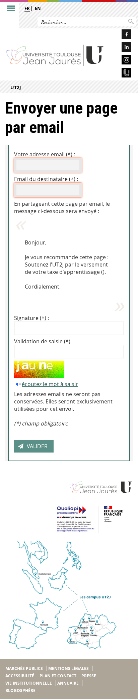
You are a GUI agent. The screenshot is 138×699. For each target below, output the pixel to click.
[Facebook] (121, 35)
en (38, 8)
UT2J (15, 87)
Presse (88, 676)
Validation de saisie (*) (42, 341)
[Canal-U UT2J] (121, 73)
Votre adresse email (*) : (44, 154)
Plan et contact (58, 676)
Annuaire (68, 683)
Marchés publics (24, 668)
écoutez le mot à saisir (50, 384)
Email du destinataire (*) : (46, 179)
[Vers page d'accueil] (55, 55)
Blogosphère (20, 690)
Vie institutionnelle (28, 683)
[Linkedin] (121, 48)
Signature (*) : (31, 318)
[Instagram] (121, 61)
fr (27, 8)
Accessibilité (19, 676)
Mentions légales (68, 668)
